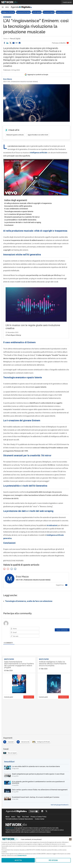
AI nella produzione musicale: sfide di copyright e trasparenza (28, 203)
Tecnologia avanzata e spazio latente (18, 211)
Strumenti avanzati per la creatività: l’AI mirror (22, 217)
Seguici (32, 811)
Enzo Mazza (7, 79)
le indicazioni (52, 525)
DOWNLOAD (29, 697)
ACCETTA (18, 860)
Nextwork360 (10, 828)
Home (5, 38)
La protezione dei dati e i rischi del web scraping (22, 222)
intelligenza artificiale (38, 153)
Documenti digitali (33, 12)
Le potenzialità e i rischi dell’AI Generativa (20, 220)
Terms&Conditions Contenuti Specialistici (19, 819)
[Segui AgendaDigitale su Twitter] (46, 811)
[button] (5, 7)
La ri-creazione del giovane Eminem (18, 214)
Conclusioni (8, 225)
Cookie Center (39, 819)
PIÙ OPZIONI (53, 860)
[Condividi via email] (13, 43)
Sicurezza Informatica (8, 12)
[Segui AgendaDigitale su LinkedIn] (42, 811)
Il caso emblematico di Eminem (16, 209)
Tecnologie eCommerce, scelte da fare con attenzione (28, 601)
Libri (66, 12)
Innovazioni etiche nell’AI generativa (18, 206)
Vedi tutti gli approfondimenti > (60, 804)
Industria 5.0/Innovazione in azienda (52, 12)
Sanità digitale (21, 12)
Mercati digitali (15, 38)
